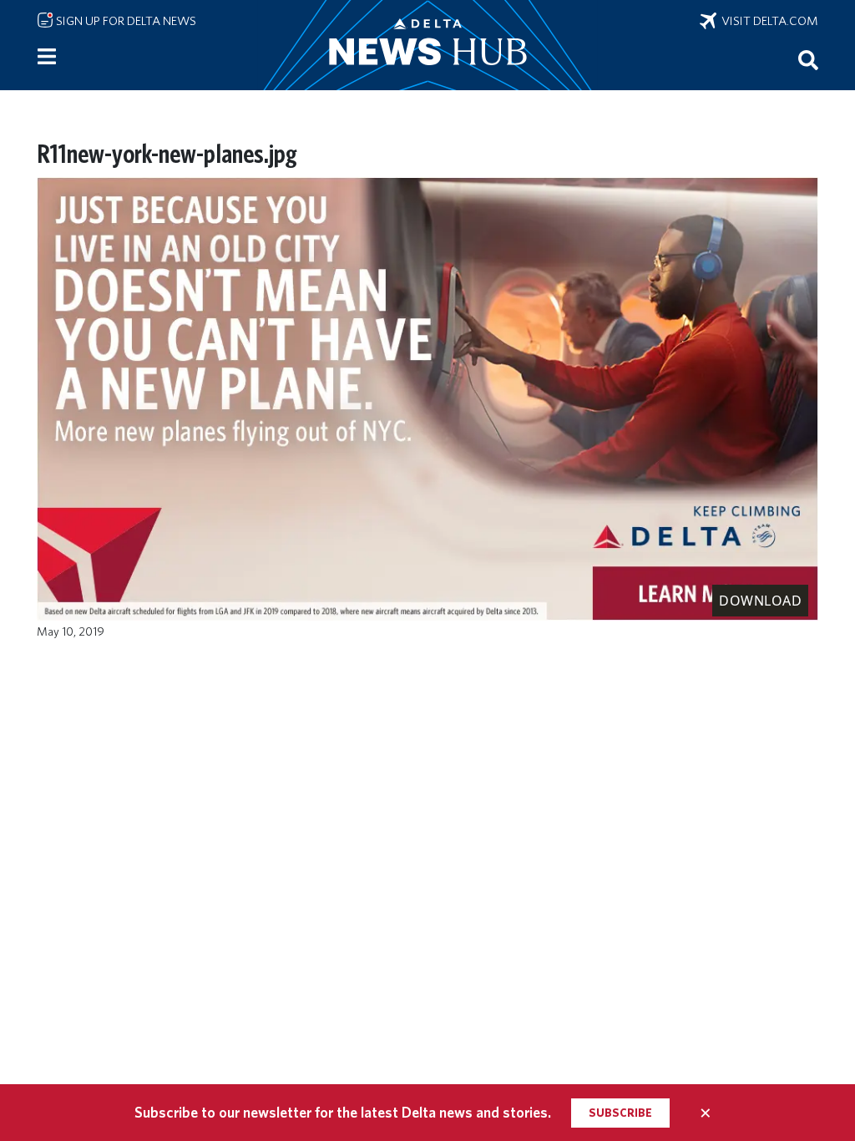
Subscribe (620, 1112)
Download (760, 600)
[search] (808, 59)
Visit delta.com (767, 20)
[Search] (808, 59)
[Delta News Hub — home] (427, 45)
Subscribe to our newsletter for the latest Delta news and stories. (342, 1112)
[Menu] (46, 56)
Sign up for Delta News (124, 20)
